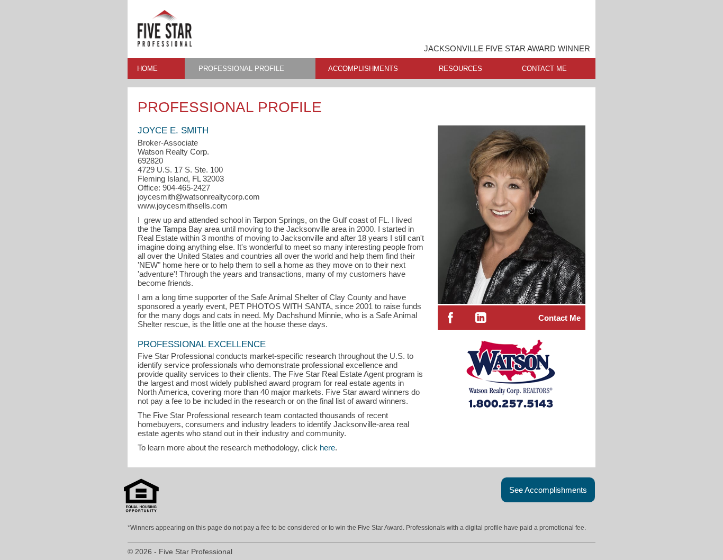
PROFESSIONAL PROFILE (241, 69)
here (327, 447)
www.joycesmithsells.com (183, 205)
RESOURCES (460, 69)
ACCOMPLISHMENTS (363, 69)
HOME (147, 69)
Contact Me (559, 317)
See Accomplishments (548, 489)
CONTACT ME (544, 69)
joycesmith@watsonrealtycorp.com (199, 196)
